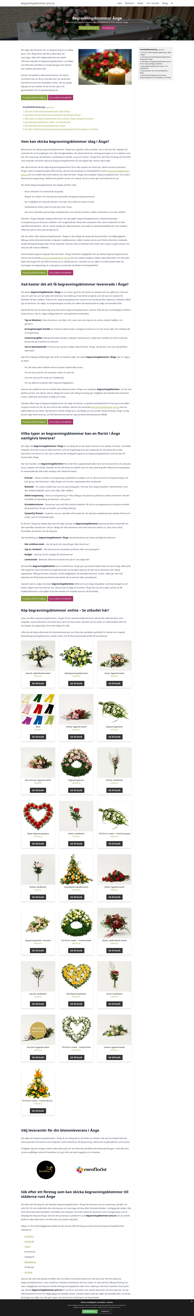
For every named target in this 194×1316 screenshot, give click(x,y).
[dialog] (97, 1307)
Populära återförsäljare (89, 28)
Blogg (165, 3)
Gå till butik (38, 683)
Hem (119, 3)
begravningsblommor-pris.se (55, 257)
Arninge (28, 1272)
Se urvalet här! (108, 28)
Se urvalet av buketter (61, 97)
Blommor (129, 3)
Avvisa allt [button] (105, 1311)
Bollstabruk (30, 1261)
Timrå (27, 1246)
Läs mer (118, 1307)
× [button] (191, 1301)
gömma (50, 107)
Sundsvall (29, 1241)
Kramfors (29, 1236)
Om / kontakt (153, 3)
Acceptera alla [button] (89, 1311)
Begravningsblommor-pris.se (37, 3)
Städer (140, 3)
